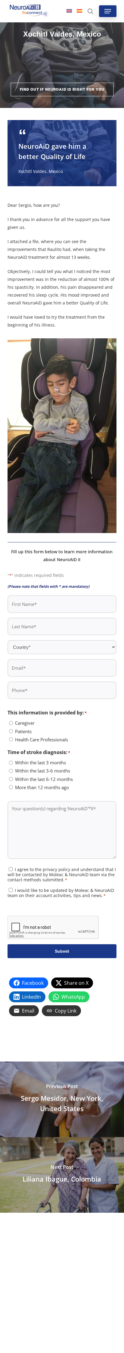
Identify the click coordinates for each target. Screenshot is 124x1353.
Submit (62, 951)
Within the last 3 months (40, 762)
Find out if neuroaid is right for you (62, 89)
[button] (107, 11)
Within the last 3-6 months (42, 771)
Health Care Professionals (41, 740)
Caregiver (25, 723)
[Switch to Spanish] (79, 11)
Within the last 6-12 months (44, 779)
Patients (23, 731)
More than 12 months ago (42, 787)
